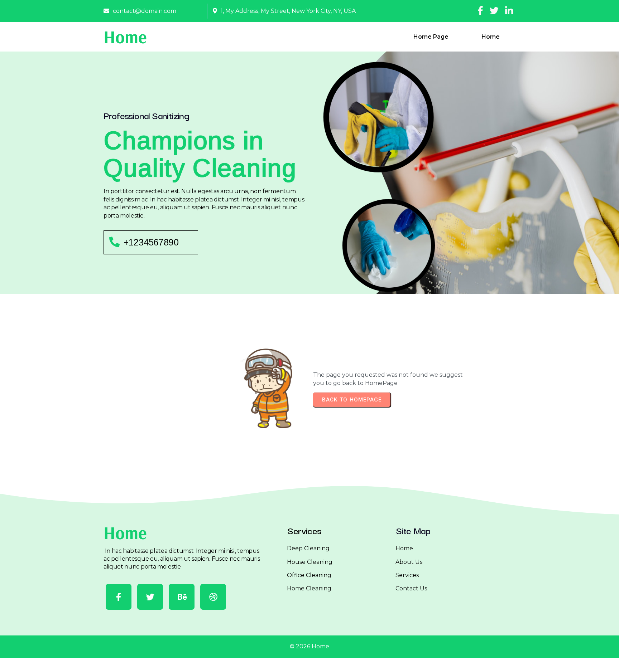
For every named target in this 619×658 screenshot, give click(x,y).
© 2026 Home (309, 646)
